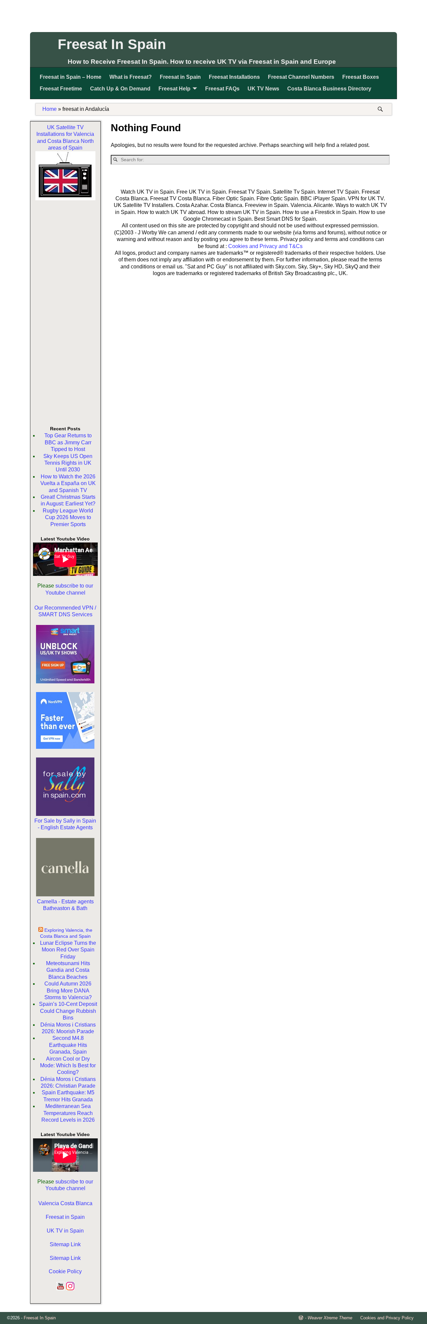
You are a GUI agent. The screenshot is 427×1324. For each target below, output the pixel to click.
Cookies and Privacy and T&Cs (265, 246)
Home (49, 109)
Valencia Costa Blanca (65, 1203)
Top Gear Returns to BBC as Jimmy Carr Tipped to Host (68, 442)
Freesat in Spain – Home (70, 77)
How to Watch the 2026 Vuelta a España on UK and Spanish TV (68, 483)
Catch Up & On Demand (120, 88)
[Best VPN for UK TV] (65, 747)
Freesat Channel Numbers (301, 77)
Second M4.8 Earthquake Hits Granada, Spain (68, 1045)
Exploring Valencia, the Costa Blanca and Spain (66, 933)
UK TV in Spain (65, 1231)
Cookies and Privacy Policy (387, 1317)
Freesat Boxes (360, 77)
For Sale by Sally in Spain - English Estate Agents (65, 824)
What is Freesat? (130, 77)
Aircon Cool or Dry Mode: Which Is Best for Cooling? (68, 1065)
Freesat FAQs (222, 88)
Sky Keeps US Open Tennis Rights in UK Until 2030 (67, 463)
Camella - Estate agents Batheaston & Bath (65, 905)
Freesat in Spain (180, 77)
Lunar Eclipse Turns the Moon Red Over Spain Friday (68, 949)
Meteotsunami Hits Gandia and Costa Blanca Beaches (68, 970)
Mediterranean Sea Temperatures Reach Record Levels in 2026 (68, 1113)
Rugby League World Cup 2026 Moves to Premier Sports (68, 517)
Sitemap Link (65, 1244)
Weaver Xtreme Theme (330, 1317)
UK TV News (263, 88)
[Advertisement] (213, 15)
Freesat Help (174, 88)
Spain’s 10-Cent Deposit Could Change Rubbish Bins (68, 1011)
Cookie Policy (65, 1271)
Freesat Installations (234, 77)
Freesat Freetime (61, 88)
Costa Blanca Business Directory (329, 88)
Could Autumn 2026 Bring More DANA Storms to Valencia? (68, 990)
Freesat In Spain (112, 44)
